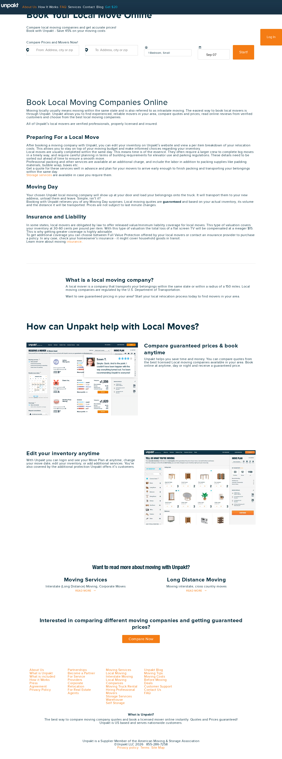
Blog (99, 7)
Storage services (39, 175)
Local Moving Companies (116, 681)
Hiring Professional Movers (120, 691)
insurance (74, 242)
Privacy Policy (40, 690)
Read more (83, 590)
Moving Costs (154, 677)
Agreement (38, 687)
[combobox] (52, 50)
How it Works (40, 680)
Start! (243, 52)
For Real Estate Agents (79, 691)
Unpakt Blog (153, 670)
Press (34, 683)
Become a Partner (81, 673)
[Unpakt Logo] (48, 735)
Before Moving (155, 680)
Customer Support (158, 687)
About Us (29, 7)
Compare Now (141, 639)
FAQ (63, 7)
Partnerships (77, 670)
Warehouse (114, 700)
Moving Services (118, 670)
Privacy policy (128, 748)
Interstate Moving (119, 677)
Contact (89, 7)
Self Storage (115, 703)
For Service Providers (16, 22)
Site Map (157, 748)
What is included (42, 677)
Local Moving (116, 673)
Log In (271, 37)
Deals (148, 683)
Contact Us (152, 690)
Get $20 (111, 7)
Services (74, 7)
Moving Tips (153, 673)
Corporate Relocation (76, 685)
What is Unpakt (41, 673)
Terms (144, 748)
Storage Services (119, 696)
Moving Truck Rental (121, 687)
